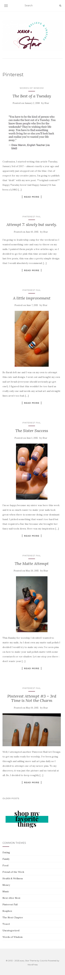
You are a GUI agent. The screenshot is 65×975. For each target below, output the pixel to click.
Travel (6, 923)
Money (6, 884)
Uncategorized (10, 930)
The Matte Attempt (32, 563)
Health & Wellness (12, 878)
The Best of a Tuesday (31, 96)
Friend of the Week (13, 871)
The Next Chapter (12, 917)
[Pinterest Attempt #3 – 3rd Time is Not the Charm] (31, 729)
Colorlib (43, 960)
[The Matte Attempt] (31, 604)
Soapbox (7, 910)
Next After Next (11, 897)
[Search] (60, 5)
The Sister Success (31, 430)
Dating (6, 852)
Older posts (10, 798)
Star (46, 103)
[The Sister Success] (31, 472)
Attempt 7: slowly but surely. (31, 224)
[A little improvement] (31, 339)
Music (5, 891)
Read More (31, 196)
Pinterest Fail (31, 216)
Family (6, 858)
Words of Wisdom (32, 88)
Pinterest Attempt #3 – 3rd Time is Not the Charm (31, 698)
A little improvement (31, 298)
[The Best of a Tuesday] (31, 132)
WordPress (33, 964)
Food (5, 865)
